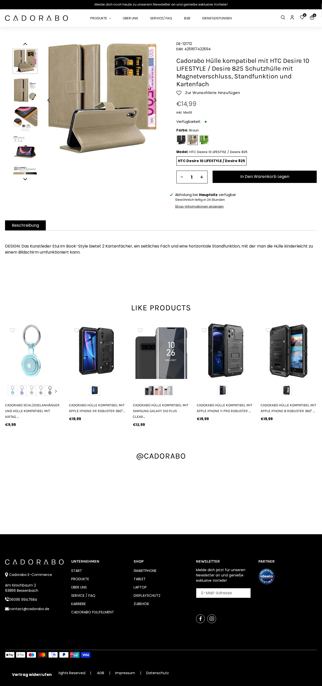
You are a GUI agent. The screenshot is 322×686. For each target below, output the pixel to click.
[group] (33, 351)
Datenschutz (157, 672)
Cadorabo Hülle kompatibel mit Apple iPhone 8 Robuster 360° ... (288, 408)
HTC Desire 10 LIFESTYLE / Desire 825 (211, 160)
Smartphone (145, 570)
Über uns (79, 587)
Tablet (140, 578)
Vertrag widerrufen (32, 674)
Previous (10, 391)
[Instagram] (211, 618)
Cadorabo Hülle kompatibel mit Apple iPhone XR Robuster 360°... (97, 408)
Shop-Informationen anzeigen (199, 206)
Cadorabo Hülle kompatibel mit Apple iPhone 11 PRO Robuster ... (224, 408)
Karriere (78, 603)
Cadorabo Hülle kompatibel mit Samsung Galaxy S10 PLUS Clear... (160, 411)
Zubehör (141, 603)
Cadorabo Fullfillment (92, 612)
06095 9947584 (23, 599)
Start (76, 570)
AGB (100, 672)
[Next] (154, 100)
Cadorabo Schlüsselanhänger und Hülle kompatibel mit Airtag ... (32, 411)
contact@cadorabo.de (29, 608)
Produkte (80, 578)
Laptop (140, 587)
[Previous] (49, 100)
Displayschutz (147, 595)
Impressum (125, 672)
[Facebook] (200, 618)
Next (56, 391)
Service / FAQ (83, 595)
